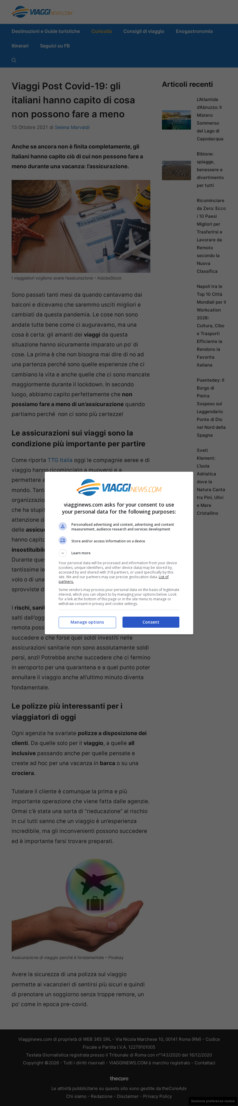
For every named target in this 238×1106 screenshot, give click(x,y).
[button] (119, 553)
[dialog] (119, 553)
